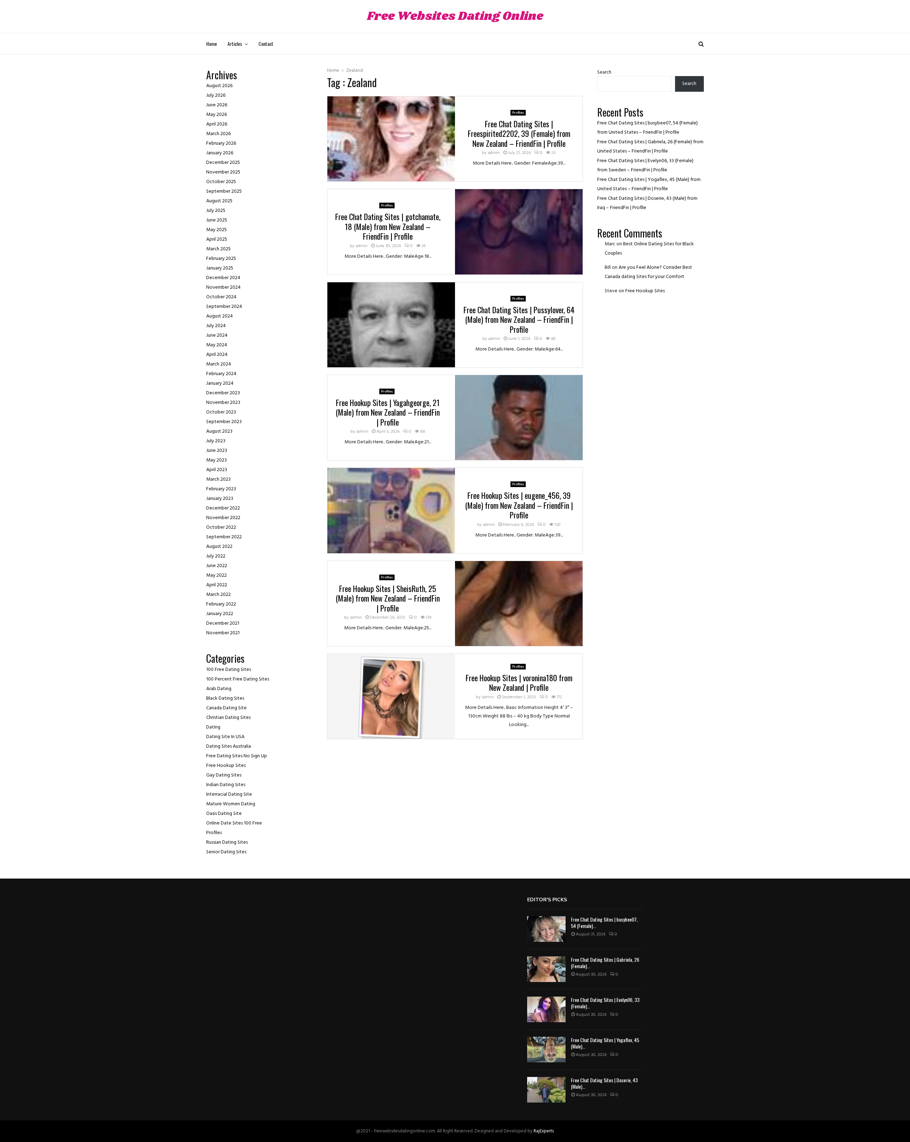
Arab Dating (218, 689)
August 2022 (219, 547)
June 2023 (216, 451)
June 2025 (216, 220)
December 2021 (222, 623)
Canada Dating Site (226, 708)
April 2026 (216, 124)
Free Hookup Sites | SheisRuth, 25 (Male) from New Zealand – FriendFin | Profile (388, 598)
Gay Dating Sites (223, 775)
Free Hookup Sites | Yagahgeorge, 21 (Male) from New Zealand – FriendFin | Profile (388, 412)
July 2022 (215, 556)
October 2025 (221, 182)
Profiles (518, 113)
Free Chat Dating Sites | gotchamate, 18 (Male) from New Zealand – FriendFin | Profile (387, 226)
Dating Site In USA (225, 737)
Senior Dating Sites (226, 852)
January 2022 (219, 614)
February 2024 (221, 374)
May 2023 (216, 460)
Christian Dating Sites (228, 718)
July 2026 (215, 95)
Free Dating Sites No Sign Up (236, 756)
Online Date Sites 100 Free (234, 823)
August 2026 (219, 86)
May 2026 (216, 115)
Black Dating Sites (225, 698)
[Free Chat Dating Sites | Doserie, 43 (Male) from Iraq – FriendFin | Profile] (546, 1090)
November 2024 (223, 287)
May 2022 (216, 575)
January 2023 (219, 499)
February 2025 (221, 259)
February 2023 (221, 489)
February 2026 (221, 143)
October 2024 (221, 297)
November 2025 (223, 172)
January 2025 (219, 268)
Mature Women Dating (230, 804)
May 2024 (216, 345)
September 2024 (224, 307)
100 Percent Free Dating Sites (237, 679)
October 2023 (221, 412)
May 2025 (216, 230)
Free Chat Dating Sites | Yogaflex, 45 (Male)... (605, 1043)
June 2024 (217, 335)
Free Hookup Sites (226, 766)
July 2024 (216, 326)
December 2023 (223, 393)
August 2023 (219, 431)
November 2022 (223, 518)
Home (211, 43)
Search (604, 72)
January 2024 (220, 383)
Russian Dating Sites (227, 842)
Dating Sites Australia (228, 746)
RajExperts (544, 1131)
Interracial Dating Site (229, 794)
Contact (265, 43)
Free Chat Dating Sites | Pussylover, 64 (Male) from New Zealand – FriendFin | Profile (519, 319)
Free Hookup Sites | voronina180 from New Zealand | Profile (519, 682)
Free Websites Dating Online (455, 16)
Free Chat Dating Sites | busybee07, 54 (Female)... (604, 922)
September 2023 (224, 422)
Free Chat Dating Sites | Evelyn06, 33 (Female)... (605, 1003)
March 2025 (218, 249)
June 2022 (216, 566)
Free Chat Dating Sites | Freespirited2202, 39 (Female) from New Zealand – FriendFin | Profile (519, 133)
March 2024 (218, 364)
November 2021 (223, 633)
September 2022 (224, 537)
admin (494, 152)
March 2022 (218, 595)
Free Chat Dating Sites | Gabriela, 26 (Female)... (605, 963)
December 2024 (223, 278)
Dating (213, 727)
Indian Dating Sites (225, 785)
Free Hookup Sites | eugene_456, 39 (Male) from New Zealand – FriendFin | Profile (519, 505)
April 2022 (216, 585)
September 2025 (224, 191)
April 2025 (216, 239)
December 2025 (223, 163)
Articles (235, 43)
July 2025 (215, 211)
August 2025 (219, 201)
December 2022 (223, 508)
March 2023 (218, 479)
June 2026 (216, 105)
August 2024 (219, 316)
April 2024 (217, 355)
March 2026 (218, 134)
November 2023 (223, 403)
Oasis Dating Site (224, 814)
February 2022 (221, 604)
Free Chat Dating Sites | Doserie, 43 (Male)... (604, 1083)
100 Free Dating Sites (228, 670)
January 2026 (219, 153)
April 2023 (216, 470)
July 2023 (215, 441)
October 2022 (221, 527)
